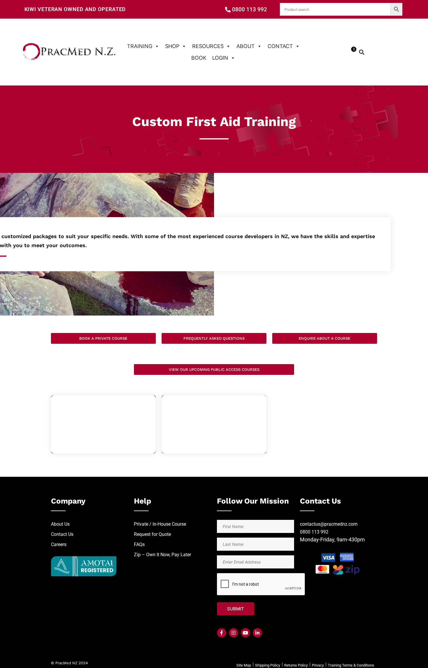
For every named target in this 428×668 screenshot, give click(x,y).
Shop (172, 46)
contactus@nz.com (329, 524)
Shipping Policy (267, 665)
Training (139, 46)
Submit (235, 609)
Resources (208, 46)
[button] (361, 52)
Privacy (318, 665)
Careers (58, 544)
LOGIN (220, 58)
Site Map (243, 665)
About (245, 46)
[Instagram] (233, 632)
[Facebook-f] (221, 632)
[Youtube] (245, 632)
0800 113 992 (314, 532)
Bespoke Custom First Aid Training (214, 424)
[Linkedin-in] (257, 632)
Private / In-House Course (160, 524)
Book (198, 58)
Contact (280, 46)
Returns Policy (296, 665)
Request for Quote (152, 534)
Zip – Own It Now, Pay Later (162, 554)
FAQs (139, 544)
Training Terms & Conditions (351, 665)
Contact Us (62, 534)
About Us (60, 524)
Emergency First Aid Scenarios (103, 424)
